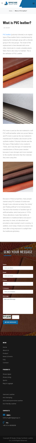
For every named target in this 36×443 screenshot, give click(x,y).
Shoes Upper (7, 374)
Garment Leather (8, 394)
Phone (5, 280)
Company (6, 288)
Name (4, 264)
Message (6, 296)
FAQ (4, 360)
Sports (5, 380)
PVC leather (7, 35)
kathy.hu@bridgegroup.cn (11, 418)
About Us (6, 350)
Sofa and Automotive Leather (13, 401)
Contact (6, 363)
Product (5, 353)
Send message (11, 322)
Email (4, 272)
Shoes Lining (7, 377)
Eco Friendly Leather (9, 404)
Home (10, 11)
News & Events (8, 356)
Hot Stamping (7, 397)
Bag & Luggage (8, 383)
